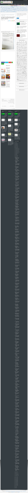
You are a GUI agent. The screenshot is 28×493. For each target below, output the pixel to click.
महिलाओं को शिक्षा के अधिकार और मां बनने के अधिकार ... (17, 170)
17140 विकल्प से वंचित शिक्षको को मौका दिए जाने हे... (17, 311)
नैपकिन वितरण (24, 53)
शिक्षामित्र (23, 73)
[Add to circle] (24, 0)
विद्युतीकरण (26, 69)
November (16, 149)
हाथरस (14, 11)
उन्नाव (14, 6)
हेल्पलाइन (26, 80)
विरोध (17, 70)
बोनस (21, 62)
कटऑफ (23, 45)
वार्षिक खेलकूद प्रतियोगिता (19, 67)
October (16, 150)
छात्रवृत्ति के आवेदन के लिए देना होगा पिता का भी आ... (17, 339)
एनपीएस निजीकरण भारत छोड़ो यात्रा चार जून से (17, 263)
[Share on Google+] (11, 20)
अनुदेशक (26, 41)
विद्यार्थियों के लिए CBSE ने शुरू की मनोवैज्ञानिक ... (17, 354)
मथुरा (12, 9)
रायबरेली (3, 10)
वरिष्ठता (26, 66)
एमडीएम (17, 45)
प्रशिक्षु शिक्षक (21, 58)
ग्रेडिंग (22, 48)
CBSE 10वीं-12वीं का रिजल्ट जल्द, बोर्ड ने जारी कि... (17, 375)
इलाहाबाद (12, 6)
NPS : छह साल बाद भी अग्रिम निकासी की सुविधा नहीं (17, 421)
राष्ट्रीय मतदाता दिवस (18, 66)
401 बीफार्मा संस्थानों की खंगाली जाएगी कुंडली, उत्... (17, 164)
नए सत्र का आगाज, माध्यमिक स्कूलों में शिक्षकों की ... (17, 448)
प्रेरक (18, 60)
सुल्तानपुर (7, 11)
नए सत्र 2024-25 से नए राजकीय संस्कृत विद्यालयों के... (17, 324)
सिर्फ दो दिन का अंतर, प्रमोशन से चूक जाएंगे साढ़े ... (17, 451)
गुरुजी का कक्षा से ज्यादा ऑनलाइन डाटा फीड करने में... (17, 400)
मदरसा (26, 62)
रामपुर (1, 10)
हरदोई (12, 11)
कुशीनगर (1, 7)
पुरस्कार (20, 57)
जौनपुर (25, 7)
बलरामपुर (20, 8)
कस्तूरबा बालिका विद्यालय (25, 46)
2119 (15, 142)
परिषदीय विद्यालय (23, 55)
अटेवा (21, 41)
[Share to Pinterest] (14, 20)
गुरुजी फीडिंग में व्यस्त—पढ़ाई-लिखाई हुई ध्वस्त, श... (17, 333)
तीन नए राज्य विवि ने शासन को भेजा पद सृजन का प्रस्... (17, 427)
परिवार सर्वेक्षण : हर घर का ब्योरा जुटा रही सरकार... (17, 412)
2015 (15, 485)
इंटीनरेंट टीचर (24, 43)
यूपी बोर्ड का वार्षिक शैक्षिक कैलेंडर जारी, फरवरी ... (17, 224)
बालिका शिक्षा (19, 61)
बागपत (1, 9)
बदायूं (17, 8)
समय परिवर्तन (22, 75)
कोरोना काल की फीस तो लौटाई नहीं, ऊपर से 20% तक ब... (17, 284)
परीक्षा (26, 55)
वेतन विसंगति (20, 71)
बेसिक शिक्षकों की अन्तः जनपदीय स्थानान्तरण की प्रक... (17, 209)
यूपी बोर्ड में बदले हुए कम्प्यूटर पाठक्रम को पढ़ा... (17, 366)
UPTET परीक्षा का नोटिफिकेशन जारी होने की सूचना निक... (17, 260)
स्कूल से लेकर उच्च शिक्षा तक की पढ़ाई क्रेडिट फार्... (17, 415)
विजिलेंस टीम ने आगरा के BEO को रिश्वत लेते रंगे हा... (17, 290)
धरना (20, 52)
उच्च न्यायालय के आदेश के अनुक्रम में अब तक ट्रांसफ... (17, 272)
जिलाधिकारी (20, 50)
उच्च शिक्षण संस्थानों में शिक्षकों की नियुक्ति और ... (17, 232)
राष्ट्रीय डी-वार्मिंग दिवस (25, 65)
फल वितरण (20, 60)
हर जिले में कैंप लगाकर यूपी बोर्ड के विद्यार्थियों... (17, 161)
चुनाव (25, 48)
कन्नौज (18, 6)
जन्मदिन (23, 49)
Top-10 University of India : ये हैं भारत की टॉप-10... (17, 182)
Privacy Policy (6, 0)
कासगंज (26, 6)
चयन (23, 48)
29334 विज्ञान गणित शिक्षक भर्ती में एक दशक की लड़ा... (17, 200)
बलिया (22, 8)
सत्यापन (26, 74)
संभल (25, 10)
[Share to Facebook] (8, 20)
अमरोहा (4, 6)
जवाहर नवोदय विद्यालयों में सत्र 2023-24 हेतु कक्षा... (17, 241)
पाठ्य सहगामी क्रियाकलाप (25, 56)
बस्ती (23, 8)
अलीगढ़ (7, 6)
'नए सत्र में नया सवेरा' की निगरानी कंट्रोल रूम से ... (17, 406)
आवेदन (17, 43)
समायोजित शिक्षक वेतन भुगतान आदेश (23, 77)
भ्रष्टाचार (24, 62)
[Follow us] (25, 0)
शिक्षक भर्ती (24, 72)
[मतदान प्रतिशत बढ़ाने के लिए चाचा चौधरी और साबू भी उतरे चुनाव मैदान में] (3, 78)
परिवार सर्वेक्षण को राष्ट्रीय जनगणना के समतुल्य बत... (17, 384)
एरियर (18, 45)
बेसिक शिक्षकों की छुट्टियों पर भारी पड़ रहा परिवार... (17, 247)
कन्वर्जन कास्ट (25, 45)
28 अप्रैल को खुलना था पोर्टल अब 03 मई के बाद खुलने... (17, 460)
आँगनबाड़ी (20, 42)
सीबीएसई (18, 79)
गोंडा (9, 7)
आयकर (24, 42)
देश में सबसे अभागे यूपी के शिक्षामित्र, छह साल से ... (17, 179)
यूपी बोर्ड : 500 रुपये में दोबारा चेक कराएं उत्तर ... (17, 393)
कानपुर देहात (22, 6)
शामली (16, 10)
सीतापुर (4, 11)
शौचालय (20, 74)
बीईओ (23, 61)
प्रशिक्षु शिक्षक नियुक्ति (18, 59)
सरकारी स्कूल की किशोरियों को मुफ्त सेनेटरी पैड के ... (17, 206)
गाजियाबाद (7, 7)
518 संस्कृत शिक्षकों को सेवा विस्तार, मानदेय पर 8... (17, 281)
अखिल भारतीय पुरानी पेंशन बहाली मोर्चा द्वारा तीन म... (17, 244)
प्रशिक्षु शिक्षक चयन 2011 (24, 58)
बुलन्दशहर (9, 9)
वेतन (24, 70)
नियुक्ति (23, 52)
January (16, 475)
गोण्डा (11, 7)
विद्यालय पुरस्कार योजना (18, 69)
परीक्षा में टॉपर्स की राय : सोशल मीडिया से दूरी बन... (17, 316)
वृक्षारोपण (22, 70)
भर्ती (22, 62)
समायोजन (26, 76)
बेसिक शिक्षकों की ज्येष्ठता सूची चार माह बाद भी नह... (17, 327)
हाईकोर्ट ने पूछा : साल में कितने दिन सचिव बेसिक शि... (17, 293)
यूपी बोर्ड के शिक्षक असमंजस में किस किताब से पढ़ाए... (16, 305)
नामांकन (17, 52)
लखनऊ (5, 10)
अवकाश (18, 42)
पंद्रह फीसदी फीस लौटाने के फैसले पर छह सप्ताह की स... (17, 437)
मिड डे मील (25, 63)
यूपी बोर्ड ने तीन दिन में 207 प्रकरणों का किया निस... (17, 454)
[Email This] (12, 20)
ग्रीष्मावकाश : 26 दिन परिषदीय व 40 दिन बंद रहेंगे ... (17, 345)
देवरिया (5, 8)
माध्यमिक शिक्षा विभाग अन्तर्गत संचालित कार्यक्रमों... (17, 342)
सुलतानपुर (5, 11)
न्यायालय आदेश (20, 54)
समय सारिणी (25, 75)
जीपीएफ (22, 50)
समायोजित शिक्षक (18, 77)
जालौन (24, 7)
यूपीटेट (19, 65)
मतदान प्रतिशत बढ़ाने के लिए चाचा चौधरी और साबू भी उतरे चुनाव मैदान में (3, 80)
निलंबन (20, 53)
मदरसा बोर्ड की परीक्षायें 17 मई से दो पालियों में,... (17, 319)
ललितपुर (11, 10)
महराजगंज (14, 9)
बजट (23, 60)
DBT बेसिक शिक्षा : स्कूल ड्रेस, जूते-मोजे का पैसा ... (17, 409)
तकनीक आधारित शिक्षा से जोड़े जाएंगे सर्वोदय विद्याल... (17, 418)
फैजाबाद (15, 8)
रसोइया (20, 65)
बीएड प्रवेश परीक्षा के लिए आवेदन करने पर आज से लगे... (17, 308)
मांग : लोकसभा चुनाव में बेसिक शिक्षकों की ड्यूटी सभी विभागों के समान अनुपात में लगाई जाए (3, 87)
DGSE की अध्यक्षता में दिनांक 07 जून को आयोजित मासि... (17, 173)
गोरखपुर (13, 7)
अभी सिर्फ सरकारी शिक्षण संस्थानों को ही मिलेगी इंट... (17, 250)
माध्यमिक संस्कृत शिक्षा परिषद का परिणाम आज (17, 457)
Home (1, 0)
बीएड (24, 61)
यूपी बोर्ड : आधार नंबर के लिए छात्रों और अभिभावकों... (17, 348)
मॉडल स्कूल (21, 64)
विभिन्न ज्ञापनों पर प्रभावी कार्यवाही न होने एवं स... (17, 302)
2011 (15, 486)
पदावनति (26, 54)
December (16, 148)
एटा (15, 6)
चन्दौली (20, 7)
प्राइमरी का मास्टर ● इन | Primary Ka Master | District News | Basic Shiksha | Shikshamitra (16, 491)
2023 (15, 147)
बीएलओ (26, 61)
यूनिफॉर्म (17, 65)
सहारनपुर (26, 10)
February (16, 474)
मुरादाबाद (24, 9)
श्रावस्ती (20, 10)
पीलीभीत (7, 8)
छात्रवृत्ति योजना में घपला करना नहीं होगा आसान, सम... (17, 266)
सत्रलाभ (20, 75)
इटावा (10, 6)
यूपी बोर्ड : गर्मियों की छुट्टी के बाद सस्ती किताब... (17, 227)
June (16, 155)
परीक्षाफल (18, 56)
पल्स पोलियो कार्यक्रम (20, 56)
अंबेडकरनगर (2, 6)
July (15, 154)
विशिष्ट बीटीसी (19, 70)
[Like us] (23, 0)
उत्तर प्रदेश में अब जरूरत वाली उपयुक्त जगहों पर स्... (17, 218)
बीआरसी (21, 61)
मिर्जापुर (18, 9)
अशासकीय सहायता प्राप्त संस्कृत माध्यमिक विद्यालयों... (17, 203)
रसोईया (22, 65)
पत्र (24, 54)
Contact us (9, 0)
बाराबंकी (3, 9)
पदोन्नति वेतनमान (20, 55)
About (3, 0)
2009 (15, 487)
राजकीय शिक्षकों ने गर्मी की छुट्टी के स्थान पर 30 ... (17, 221)
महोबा (16, 9)
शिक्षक (25, 71)
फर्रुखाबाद (11, 8)
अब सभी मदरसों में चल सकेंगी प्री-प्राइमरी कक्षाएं (17, 360)
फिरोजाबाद (14, 8)
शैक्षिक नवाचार (18, 74)
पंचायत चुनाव (23, 54)
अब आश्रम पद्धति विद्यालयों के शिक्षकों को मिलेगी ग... (17, 390)
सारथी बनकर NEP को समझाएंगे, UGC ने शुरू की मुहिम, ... (17, 158)
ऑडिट (20, 45)
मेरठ (25, 9)
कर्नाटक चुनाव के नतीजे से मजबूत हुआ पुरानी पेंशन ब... (17, 351)
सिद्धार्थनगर (2, 11)
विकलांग (23, 67)
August (16, 153)
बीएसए (17, 62)
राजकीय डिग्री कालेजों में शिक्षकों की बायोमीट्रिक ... (17, 387)
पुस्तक (21, 57)
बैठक (20, 62)
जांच (18, 50)
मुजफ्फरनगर (21, 9)
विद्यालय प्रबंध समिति (22, 69)
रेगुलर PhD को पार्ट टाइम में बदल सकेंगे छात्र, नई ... (17, 194)
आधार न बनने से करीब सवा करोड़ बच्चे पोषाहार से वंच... (17, 403)
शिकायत (23, 71)
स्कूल (18, 80)
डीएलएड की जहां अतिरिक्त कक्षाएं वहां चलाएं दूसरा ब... (17, 440)
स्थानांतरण (20, 80)
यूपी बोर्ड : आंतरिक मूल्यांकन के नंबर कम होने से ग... (17, 469)
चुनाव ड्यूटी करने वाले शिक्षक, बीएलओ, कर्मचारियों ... (17, 369)
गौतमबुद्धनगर (17, 7)
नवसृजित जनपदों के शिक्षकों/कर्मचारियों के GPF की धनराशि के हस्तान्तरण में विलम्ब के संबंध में (23, 27)
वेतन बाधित (18, 71)
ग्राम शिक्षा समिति (20, 48)
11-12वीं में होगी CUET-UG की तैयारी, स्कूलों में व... (17, 430)
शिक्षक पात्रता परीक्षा (20, 72)
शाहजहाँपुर (18, 10)
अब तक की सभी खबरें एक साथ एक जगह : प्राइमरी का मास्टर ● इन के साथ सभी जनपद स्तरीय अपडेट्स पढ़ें (23, 24)
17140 (17, 41)
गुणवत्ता (20, 47)
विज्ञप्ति (25, 67)
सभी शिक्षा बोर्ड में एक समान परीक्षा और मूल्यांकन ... (17, 167)
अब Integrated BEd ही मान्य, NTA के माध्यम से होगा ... (17, 253)
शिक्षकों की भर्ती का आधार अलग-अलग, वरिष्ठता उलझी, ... (17, 466)
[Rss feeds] (26, 0)
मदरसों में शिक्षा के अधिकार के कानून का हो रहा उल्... (17, 299)
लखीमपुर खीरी (8, 10)
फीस (22, 60)
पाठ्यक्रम (18, 57)
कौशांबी (3, 7)
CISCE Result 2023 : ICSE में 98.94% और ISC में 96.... (17, 330)
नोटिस (26, 53)
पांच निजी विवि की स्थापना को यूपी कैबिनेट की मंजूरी (16, 363)
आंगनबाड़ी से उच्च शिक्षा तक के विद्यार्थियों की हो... (17, 336)
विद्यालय (26, 68)
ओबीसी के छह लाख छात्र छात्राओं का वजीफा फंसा (17, 275)
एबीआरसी (26, 44)
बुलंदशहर (7, 9)
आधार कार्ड (22, 42)
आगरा (8, 6)
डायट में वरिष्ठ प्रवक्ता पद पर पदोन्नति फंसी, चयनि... (17, 269)
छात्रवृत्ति (19, 49)
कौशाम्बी (5, 7)
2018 (15, 481)
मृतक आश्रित (18, 64)
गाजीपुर (8, 7)
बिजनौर (4, 9)
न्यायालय (17, 54)
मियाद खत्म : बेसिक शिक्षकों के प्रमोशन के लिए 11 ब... (17, 296)
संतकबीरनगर (22, 10)
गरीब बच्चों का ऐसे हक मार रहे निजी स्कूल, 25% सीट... (17, 191)
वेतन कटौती (26, 70)
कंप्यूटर (21, 45)
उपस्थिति (19, 44)
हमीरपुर (11, 11)
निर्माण (19, 53)
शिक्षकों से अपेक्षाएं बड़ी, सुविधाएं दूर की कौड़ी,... (17, 372)
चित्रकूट (22, 7)
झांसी (3, 8)
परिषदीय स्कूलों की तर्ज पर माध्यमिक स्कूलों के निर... (17, 424)
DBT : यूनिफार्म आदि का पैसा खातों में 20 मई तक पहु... (17, 381)
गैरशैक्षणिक (17, 48)
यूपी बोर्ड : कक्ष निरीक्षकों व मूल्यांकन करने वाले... (17, 215)
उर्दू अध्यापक (21, 44)
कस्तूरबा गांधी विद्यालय (21, 46)
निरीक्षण (17, 53)
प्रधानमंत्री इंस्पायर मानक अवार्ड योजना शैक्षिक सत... (17, 278)
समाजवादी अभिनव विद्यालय (19, 76)
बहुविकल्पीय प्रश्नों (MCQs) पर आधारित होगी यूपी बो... (17, 238)
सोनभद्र (9, 11)
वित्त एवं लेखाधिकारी (22, 68)
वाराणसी (15, 10)
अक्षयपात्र (19, 41)
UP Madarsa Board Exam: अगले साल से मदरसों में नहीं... (17, 188)
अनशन (23, 41)
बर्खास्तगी (25, 60)
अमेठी (5, 6)
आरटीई (26, 42)
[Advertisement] (8, 26)
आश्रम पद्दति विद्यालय (20, 43)
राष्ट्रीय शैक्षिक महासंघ (22, 66)
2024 (15, 146)
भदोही (10, 9)
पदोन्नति (18, 55)
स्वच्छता (23, 80)
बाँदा (26, 8)
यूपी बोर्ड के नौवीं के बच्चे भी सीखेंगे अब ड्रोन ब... (17, 443)
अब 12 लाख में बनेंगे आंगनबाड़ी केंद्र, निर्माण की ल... (17, 378)
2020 (15, 479)
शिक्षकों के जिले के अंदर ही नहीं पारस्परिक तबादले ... (17, 197)
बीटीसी (19, 62)
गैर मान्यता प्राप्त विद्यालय (24, 47)
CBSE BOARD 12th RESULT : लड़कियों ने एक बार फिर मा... (17, 357)
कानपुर (20, 6)
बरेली (18, 8)
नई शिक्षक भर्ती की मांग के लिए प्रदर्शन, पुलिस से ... (17, 287)
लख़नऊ (13, 10)
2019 (15, 480)
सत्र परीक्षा (18, 75)
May (16, 156)
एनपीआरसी (24, 44)
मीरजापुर (19, 9)
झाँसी (2, 8)
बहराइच (25, 8)
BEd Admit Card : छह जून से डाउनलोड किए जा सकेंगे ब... (17, 176)
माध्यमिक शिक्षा (18, 63)
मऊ (11, 9)
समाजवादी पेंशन (23, 76)
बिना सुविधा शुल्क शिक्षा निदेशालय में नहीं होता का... (17, 463)
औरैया (17, 6)
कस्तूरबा (17, 46)
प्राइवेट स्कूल (22, 59)
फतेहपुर (9, 8)
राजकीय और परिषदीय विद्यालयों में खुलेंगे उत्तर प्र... (17, 185)
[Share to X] (9, 20)
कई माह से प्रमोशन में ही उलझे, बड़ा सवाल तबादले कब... (17, 235)
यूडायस (26, 64)
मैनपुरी (26, 9)
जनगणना (21, 49)
